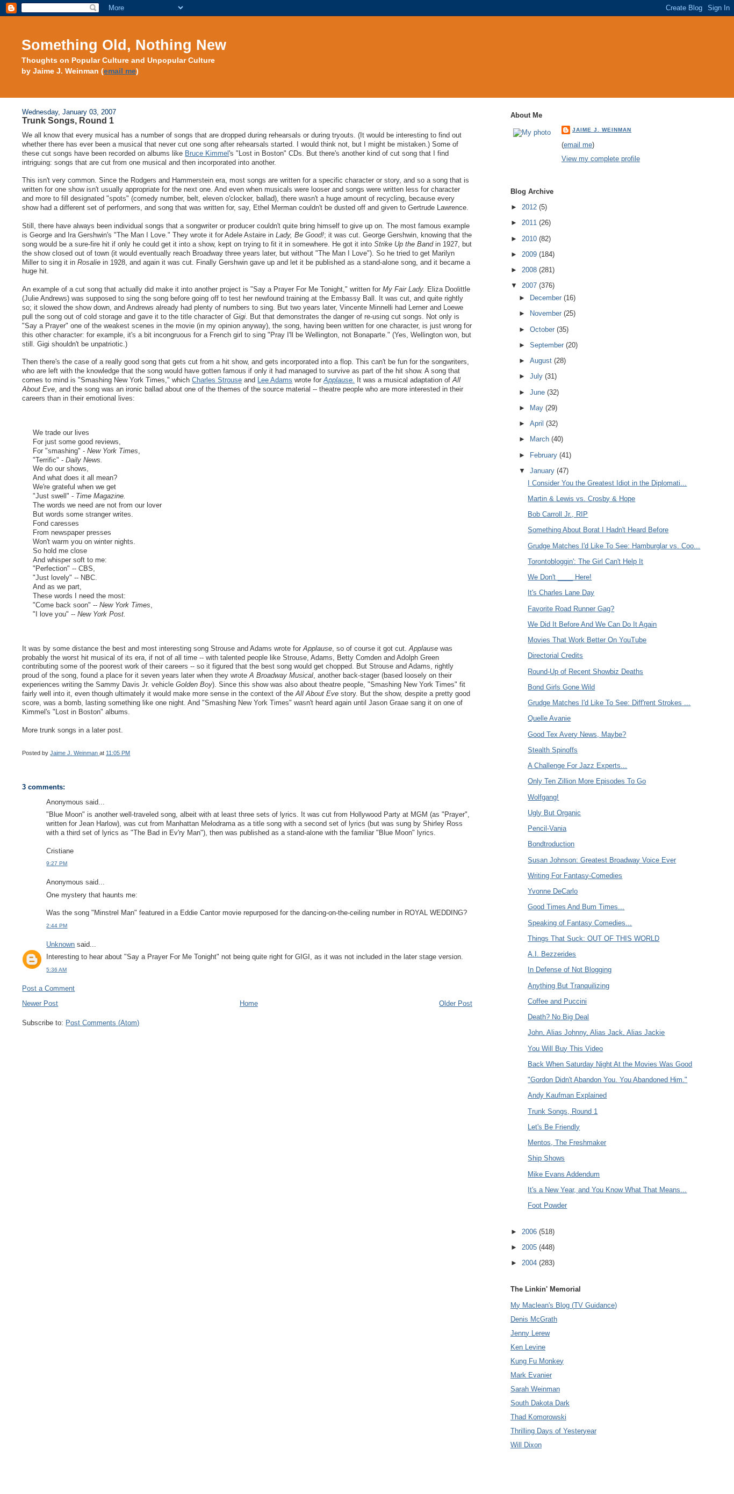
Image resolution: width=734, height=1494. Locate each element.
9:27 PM (56, 863)
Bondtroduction (551, 844)
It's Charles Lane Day (561, 593)
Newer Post (40, 1003)
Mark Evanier (531, 1375)
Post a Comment (48, 988)
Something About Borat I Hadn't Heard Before (598, 530)
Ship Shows (546, 1158)
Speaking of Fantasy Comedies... (580, 923)
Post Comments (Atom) (102, 1023)
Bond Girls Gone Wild (561, 687)
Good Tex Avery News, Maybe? (577, 734)
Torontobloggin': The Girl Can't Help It (585, 561)
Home (249, 1003)
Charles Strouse (217, 380)
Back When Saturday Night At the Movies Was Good (610, 1064)
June (538, 392)
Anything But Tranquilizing (568, 986)
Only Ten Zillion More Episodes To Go (587, 781)
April (538, 423)
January (543, 471)
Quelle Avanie (549, 718)
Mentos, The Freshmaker (567, 1142)
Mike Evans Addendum (564, 1174)
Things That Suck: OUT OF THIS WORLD (593, 938)
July (537, 376)
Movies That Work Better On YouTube (587, 640)
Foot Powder (547, 1205)
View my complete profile (601, 159)
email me (120, 71)
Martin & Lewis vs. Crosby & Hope (581, 499)
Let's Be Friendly (554, 1127)
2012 (530, 207)
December (547, 298)
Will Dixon (526, 1445)
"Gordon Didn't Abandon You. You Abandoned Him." (607, 1080)
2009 (530, 254)
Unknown (60, 944)
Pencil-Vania (547, 828)
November (547, 313)
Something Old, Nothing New (123, 45)
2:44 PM (56, 926)
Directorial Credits (555, 655)
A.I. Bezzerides (552, 954)
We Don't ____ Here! (560, 577)
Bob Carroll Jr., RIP (558, 514)
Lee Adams (274, 380)
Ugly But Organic (554, 813)
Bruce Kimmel (207, 153)
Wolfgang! (543, 797)
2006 (530, 1232)
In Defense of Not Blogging (569, 970)
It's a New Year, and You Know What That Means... (607, 1190)
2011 (530, 223)
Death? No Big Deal (558, 1017)
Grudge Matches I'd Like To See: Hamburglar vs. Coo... (614, 546)
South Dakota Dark (540, 1403)
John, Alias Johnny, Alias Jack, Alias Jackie (596, 1032)
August (542, 361)
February (544, 455)
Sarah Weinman (535, 1389)
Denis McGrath (533, 1319)
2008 (530, 270)
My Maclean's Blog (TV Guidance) (563, 1305)
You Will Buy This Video (565, 1049)
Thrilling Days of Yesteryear (553, 1431)
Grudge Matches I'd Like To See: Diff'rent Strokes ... (609, 703)
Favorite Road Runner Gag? (571, 609)
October (543, 329)
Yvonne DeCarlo (553, 891)
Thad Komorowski (538, 1417)
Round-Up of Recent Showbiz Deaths (585, 672)
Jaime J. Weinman (601, 130)
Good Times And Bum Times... (576, 907)
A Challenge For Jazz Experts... (577, 765)
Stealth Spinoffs (553, 750)
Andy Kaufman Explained (567, 1095)
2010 (530, 239)
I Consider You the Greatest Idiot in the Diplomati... (607, 483)
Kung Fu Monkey (537, 1361)
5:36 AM (56, 970)
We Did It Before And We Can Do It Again (592, 624)
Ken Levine (527, 1347)
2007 (530, 285)
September (548, 345)
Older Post (455, 1003)
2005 (530, 1247)
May (537, 408)
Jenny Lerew (530, 1333)
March (540, 439)
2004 (530, 1263)
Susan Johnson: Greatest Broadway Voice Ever (602, 860)
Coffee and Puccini (557, 1001)
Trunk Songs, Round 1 (563, 1111)
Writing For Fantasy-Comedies (575, 876)
